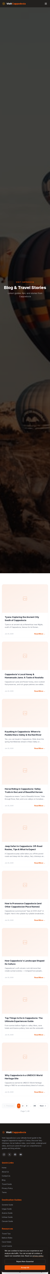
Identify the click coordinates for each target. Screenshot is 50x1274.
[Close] (45, 626)
